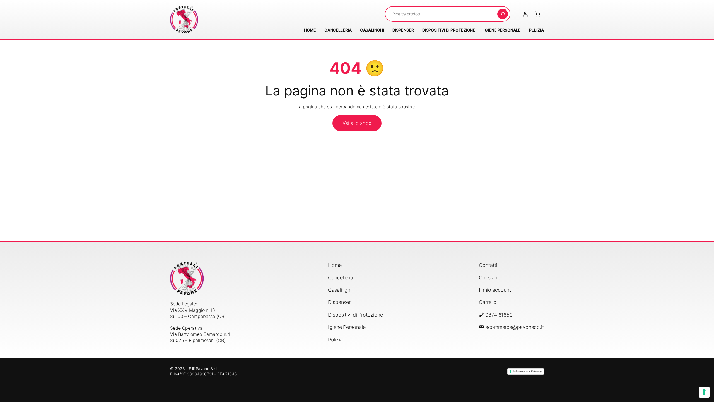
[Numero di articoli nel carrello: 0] (537, 14)
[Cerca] (502, 14)
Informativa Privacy (527, 371)
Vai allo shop (357, 123)
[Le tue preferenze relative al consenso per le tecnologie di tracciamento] (704, 392)
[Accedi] (525, 14)
